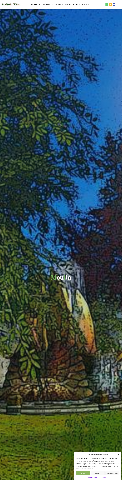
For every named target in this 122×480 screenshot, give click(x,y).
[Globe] (114, 4)
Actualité (75, 4)
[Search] (106, 4)
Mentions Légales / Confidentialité (97, 477)
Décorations (34, 4)
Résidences (58, 4)
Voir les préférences (112, 473)
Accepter (82, 473)
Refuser (97, 473)
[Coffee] (110, 4)
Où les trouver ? (46, 4)
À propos (84, 4)
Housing (67, 4)
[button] (118, 455)
